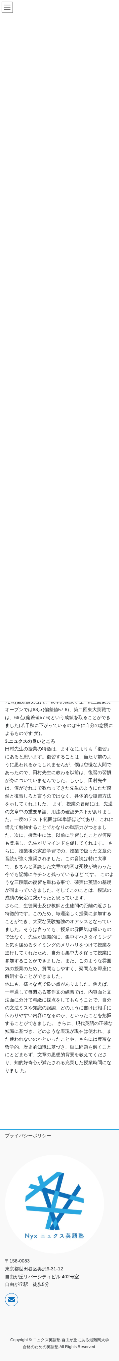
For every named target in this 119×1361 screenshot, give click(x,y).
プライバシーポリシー (28, 1135)
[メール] (11, 1299)
